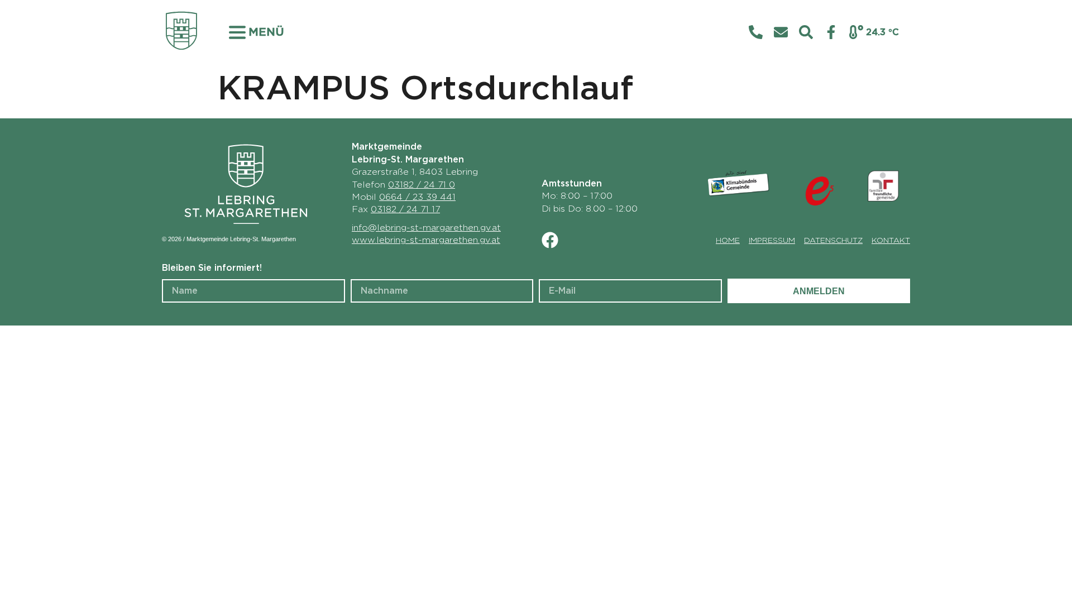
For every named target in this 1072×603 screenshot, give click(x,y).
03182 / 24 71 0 (421, 184)
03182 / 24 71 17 (405, 209)
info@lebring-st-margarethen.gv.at (426, 227)
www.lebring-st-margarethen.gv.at (426, 240)
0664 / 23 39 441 (417, 197)
